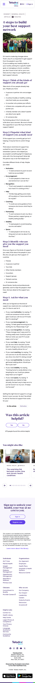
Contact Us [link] (7, 613)
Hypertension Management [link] (7, 575)
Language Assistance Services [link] (6, 630)
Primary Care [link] (7, 583)
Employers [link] (22, 563)
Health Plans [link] (23, 566)
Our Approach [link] (24, 561)
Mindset (7, 14)
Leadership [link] (23, 595)
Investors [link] (22, 605)
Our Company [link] (24, 590)
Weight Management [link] (7, 567)
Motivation (23, 406)
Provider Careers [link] (8, 594)
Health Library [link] (8, 615)
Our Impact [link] (23, 593)
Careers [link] (21, 598)
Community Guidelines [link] (7, 635)
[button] (3, 4)
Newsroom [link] (22, 602)
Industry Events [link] (24, 600)
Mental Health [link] (8, 563)
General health (18, 14)
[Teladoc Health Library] (13, 4)
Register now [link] (17, 522)
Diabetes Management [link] (7, 571)
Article (7, 17)
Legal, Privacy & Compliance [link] (8, 620)
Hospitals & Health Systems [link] (25, 569)
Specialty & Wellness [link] (7, 579)
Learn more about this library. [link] (18, 548)
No (23, 425)
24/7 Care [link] (6, 561)
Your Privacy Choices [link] (7, 625)
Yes (11, 425)
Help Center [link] (7, 617)
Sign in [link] (30, 4)
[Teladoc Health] (17, 643)
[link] (10, 648)
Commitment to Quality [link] (8, 591)
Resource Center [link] (24, 573)
